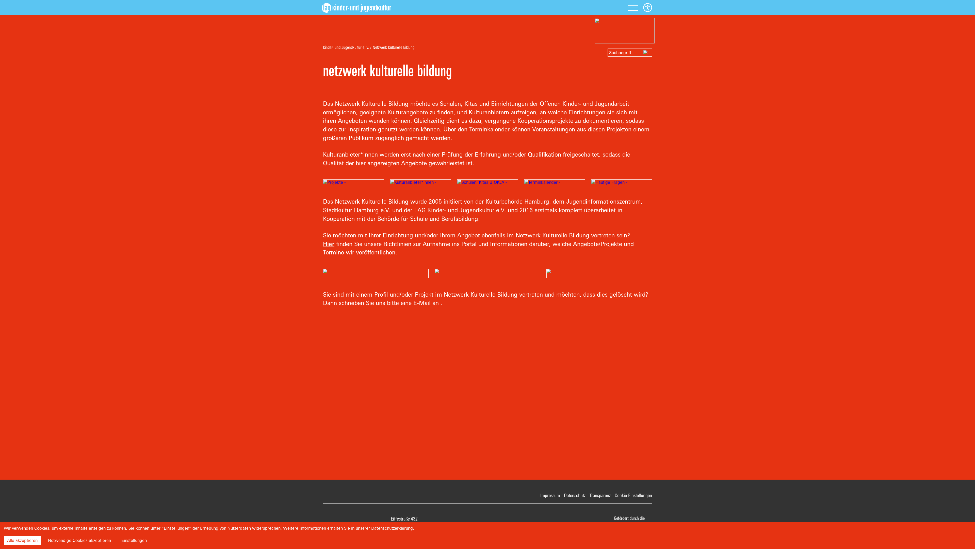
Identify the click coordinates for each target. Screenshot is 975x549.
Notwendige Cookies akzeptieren (79, 540)
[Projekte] (353, 182)
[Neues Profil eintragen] (376, 273)
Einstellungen (134, 540)
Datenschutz (575, 495)
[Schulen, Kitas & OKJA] (487, 182)
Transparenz (600, 495)
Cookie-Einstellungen (633, 495)
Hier (328, 244)
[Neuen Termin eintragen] (599, 273)
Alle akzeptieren (22, 540)
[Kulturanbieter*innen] (420, 182)
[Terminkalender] (554, 182)
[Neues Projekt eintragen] (487, 273)
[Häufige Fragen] (621, 182)
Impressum (550, 495)
